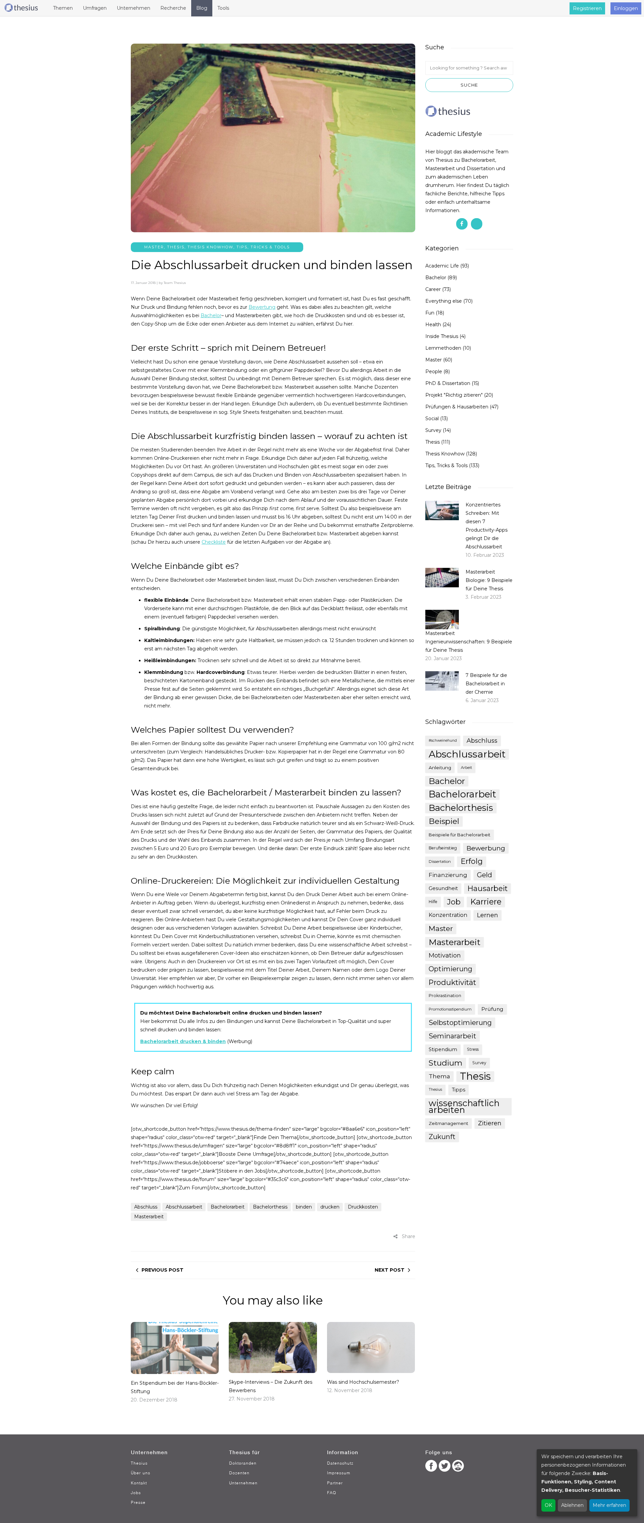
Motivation (445, 955)
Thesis (175, 247)
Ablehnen (572, 1505)
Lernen (487, 915)
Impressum (338, 1473)
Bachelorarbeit (228, 1207)
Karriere (485, 901)
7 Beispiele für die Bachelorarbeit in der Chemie (486, 683)
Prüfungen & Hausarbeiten (456, 407)
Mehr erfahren (609, 1505)
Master (154, 247)
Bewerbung (486, 848)
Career (433, 289)
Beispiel (444, 821)
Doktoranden (243, 1463)
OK (548, 1505)
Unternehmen (243, 1483)
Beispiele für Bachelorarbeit (459, 834)
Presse (138, 1502)
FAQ (331, 1492)
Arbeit (466, 767)
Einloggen (626, 8)
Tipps (458, 1090)
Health (433, 325)
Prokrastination (445, 995)
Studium (446, 1063)
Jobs (136, 1492)
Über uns (140, 1473)
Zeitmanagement (448, 1123)
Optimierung (450, 969)
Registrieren (587, 8)
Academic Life (442, 266)
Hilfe (433, 901)
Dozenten (239, 1473)
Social (432, 418)
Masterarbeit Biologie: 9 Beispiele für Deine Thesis (489, 580)
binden (304, 1207)
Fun (429, 313)
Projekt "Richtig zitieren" (454, 395)
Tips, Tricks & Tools (263, 247)
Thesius (435, 1089)
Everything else (443, 301)
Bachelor (211, 315)
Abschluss (145, 1207)
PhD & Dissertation (447, 383)
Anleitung (440, 767)
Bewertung (262, 307)
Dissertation (440, 861)
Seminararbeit (452, 1036)
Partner (335, 1483)
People (433, 372)
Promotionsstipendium (450, 1009)
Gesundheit (443, 888)
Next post (390, 1270)
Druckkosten (363, 1207)
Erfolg (472, 861)
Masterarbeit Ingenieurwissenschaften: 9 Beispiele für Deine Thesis (468, 641)
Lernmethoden (443, 348)
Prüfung (492, 1009)
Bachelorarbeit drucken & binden (183, 1041)
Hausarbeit (487, 888)
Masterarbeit (149, 1217)
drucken (329, 1207)
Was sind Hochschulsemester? (363, 1382)
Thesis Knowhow (210, 247)
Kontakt (139, 1483)
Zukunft (442, 1137)
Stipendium (443, 1049)
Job (454, 901)
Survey (433, 430)
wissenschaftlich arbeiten (464, 1106)
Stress (473, 1049)
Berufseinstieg (443, 847)
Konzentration (448, 915)
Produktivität (452, 982)
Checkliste (214, 542)
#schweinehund (443, 740)
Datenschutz (340, 1463)
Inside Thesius (441, 336)
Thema (439, 1076)
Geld (484, 875)
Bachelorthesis (270, 1207)
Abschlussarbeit (184, 1207)
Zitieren (489, 1123)
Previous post (162, 1270)
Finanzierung (448, 875)
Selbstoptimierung (460, 1022)
